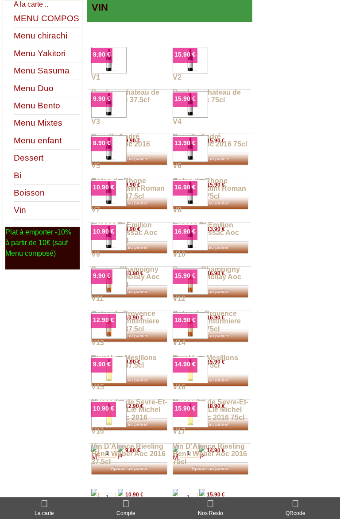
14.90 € (185, 364)
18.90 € (185, 319)
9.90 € (102, 54)
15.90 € (185, 54)
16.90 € (185, 187)
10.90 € (103, 187)
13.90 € (185, 142)
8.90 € (102, 142)
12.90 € (103, 319)
